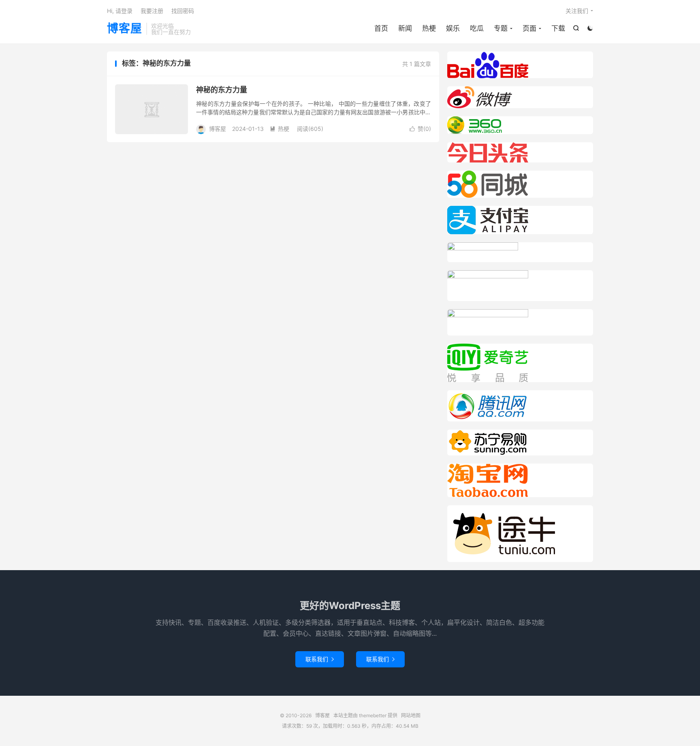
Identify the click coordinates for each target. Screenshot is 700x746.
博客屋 (124, 28)
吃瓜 (477, 28)
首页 (381, 28)
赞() (420, 128)
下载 (558, 28)
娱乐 (453, 28)
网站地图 (410, 715)
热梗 (429, 28)
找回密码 (182, 10)
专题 (501, 28)
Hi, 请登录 (119, 10)
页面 (529, 28)
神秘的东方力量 (221, 90)
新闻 (405, 28)
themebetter (372, 715)
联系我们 (319, 659)
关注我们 (577, 10)
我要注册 (152, 10)
